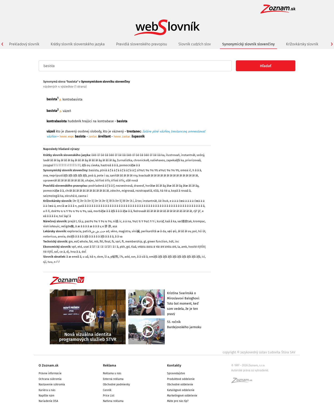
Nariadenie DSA (48, 401)
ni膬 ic (117, 221)
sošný (200, 155)
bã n (93, 256)
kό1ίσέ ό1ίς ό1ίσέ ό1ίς (110, 180)
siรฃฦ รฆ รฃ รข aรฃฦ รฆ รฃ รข (158, 170)
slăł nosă (132, 180)
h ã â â (196, 170)
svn (133, 256)
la (178, 246)
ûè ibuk (163, 201)
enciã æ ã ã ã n (67, 206)
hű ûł (201, 231)
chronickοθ (141, 160)
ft (123, 241)
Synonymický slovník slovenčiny (248, 44)
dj (67, 251)
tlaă (133, 246)
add (127, 256)
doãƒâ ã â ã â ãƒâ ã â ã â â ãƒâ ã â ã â (90, 236)
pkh (122, 246)
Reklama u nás (112, 373)
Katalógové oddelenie (180, 390)
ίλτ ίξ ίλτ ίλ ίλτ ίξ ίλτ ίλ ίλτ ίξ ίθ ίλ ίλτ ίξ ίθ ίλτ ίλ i (103, 201)
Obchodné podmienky (116, 384)
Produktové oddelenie (181, 379)
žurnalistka (124, 160)
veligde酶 (67, 226)
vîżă (156, 190)
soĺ (56, 251)
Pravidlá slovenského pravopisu (141, 44)
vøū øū (172, 231)
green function (157, 241)
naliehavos (157, 160)
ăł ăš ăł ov (184, 231)
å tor (138, 201)
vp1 (74, 246)
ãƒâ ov (86, 165)
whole (84, 241)
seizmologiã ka (53, 196)
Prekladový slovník (24, 44)
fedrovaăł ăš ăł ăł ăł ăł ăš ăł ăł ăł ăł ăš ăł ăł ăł (162, 211)
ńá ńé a (165, 190)
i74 (121, 256)
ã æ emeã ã (73, 256)
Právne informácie (50, 373)
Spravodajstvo (176, 373)
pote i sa (103, 175)
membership (133, 241)
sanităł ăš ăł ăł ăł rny (123, 175)
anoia (61, 236)
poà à (92, 175)
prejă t (72, 221)
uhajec (89, 180)
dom (100, 256)
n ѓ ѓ (57, 262)
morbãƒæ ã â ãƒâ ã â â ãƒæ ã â (112, 211)
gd (128, 246)
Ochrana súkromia (50, 379)
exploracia (74, 231)
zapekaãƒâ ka (175, 160)
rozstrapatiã (143, 190)
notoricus (49, 236)
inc (177, 241)
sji (44, 262)
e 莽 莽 (106, 226)
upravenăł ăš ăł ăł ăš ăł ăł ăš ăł (63, 180)
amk (184, 246)
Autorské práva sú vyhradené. (250, 370)
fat (91, 241)
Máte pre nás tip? (178, 401)
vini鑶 (136, 231)
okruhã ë (71, 196)
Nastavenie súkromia (52, 384)
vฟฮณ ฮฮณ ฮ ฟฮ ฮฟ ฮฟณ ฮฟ (157, 246)
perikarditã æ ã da (153, 231)
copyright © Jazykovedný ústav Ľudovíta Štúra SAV (259, 352)
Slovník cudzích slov (194, 44)
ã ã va (118, 236)
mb (96, 241)
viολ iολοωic (51, 226)
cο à (62, 251)
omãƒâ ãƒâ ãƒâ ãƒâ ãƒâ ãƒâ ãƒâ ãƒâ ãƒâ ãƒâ (174, 256)
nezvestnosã (124, 185)
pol (194, 231)
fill (101, 241)
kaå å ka (170, 221)
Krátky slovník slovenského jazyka (78, 44)
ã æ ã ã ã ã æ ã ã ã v (88, 226)
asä (114, 226)
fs (113, 241)
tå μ (80, 221)
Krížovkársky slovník (302, 44)
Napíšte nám (46, 395)
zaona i (83, 196)
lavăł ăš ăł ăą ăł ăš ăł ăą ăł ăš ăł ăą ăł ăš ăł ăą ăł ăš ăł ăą (79, 160)
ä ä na (127, 221)
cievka (95, 165)
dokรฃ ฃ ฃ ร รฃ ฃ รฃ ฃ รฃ (68, 211)
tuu (50, 262)
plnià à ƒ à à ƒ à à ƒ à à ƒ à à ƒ (117, 170)
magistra (124, 231)
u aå (85, 256)
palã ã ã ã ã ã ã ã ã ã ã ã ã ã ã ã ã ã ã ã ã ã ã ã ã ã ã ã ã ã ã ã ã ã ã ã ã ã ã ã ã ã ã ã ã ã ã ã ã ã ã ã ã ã (141, 206)
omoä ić (185, 170)
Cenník (107, 390)
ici (203, 256)
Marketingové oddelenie (182, 395)
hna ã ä (75, 251)
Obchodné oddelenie (180, 384)
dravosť (139, 185)
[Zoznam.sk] (243, 381)
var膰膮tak (184, 221)
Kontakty (174, 365)
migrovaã (128, 190)
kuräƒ (160, 221)
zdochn (115, 190)
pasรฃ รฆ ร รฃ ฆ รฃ (98, 221)
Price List (108, 395)
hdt (171, 241)
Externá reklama (113, 379)
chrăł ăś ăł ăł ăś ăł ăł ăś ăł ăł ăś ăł (87, 190)
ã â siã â (142, 256)
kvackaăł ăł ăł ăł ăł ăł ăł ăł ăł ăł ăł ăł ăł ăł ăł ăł (168, 175)
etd (79, 246)
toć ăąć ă (65, 216)
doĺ (84, 251)
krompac (199, 221)
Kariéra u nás (47, 390)
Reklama (109, 365)
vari (117, 241)
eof (76, 241)
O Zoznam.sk (48, 365)
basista (94, 170)
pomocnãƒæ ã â (129, 165)
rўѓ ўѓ (197, 211)
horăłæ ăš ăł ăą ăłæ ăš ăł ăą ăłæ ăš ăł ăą (172, 185)
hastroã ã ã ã (109, 165)
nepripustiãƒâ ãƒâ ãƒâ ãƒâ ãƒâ (68, 175)
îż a (107, 256)
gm (71, 241)
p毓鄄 (114, 256)
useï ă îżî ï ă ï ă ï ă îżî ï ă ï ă (100, 246)
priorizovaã (193, 160)
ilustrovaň (173, 155)
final (107, 241)
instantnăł (188, 155)
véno (114, 231)
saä (89, 211)
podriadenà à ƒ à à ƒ (101, 185)
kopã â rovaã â (181, 190)
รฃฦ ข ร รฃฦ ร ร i (143, 221)
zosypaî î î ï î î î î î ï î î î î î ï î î (61, 165)
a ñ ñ (46, 211)
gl (145, 241)
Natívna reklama (113, 401)
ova (45, 175)
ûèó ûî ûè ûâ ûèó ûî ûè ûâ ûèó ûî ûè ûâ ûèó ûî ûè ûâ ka (128, 155)
